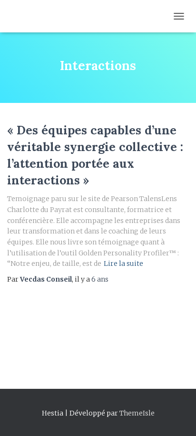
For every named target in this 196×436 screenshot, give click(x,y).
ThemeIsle (137, 413)
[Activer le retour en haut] (177, 417)
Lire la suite (123, 263)
